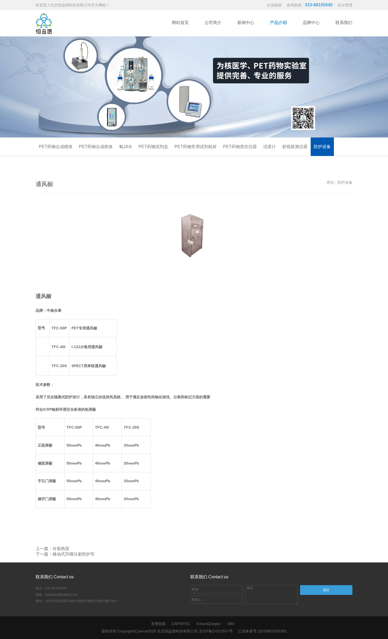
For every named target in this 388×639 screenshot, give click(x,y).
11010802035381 (272, 631)
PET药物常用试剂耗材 (195, 146)
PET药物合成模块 (56, 146)
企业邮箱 (274, 5)
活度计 (269, 146)
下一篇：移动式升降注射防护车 (65, 554)
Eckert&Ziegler (208, 624)
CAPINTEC (181, 624)
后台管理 (345, 5)
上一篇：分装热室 (52, 548)
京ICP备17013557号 (216, 631)
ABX (230, 624)
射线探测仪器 (294, 146)
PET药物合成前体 (96, 146)
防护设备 (322, 146)
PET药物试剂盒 (153, 146)
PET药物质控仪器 (240, 146)
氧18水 (125, 146)
